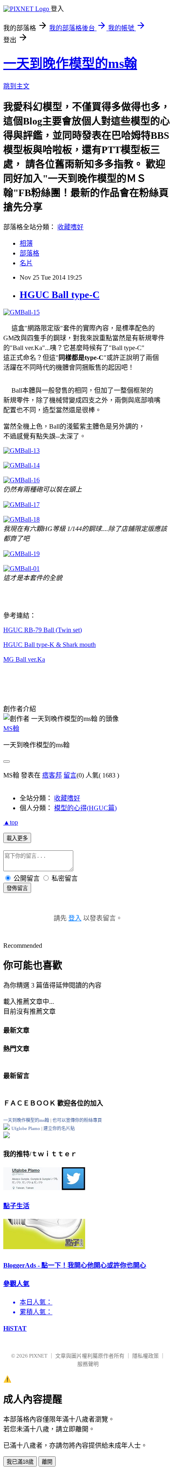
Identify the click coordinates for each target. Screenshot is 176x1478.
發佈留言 (17, 888)
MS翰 (11, 728)
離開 (47, 1462)
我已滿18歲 (20, 1462)
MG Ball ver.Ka (24, 659)
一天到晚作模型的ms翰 (70, 63)
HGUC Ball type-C (59, 294)
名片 (26, 263)
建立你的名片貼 (59, 1128)
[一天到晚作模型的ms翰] (6, 1127)
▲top (10, 822)
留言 (70, 775)
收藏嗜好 (70, 227)
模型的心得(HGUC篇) (85, 808)
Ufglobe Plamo (25, 1128)
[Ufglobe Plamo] (6, 1135)
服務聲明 (88, 1364)
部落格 (29, 253)
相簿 (26, 243)
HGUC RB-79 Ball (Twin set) (42, 629)
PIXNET (38, 1356)
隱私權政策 (145, 1356)
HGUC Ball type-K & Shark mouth (49, 644)
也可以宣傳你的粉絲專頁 (77, 1120)
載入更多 (17, 838)
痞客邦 (52, 775)
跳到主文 (16, 86)
